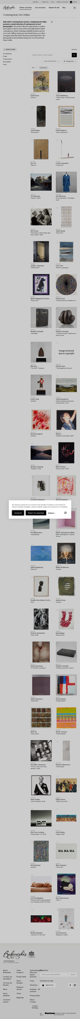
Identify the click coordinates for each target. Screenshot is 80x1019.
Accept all (18, 513)
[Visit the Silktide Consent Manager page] (65, 512)
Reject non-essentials (36, 513)
